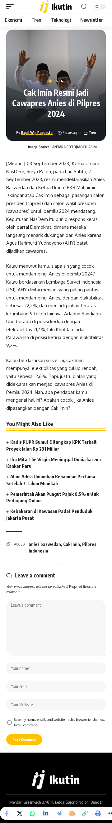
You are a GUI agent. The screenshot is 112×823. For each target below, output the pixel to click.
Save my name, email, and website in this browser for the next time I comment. (59, 722)
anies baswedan (45, 544)
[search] (84, 7)
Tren (59, 81)
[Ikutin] (56, 6)
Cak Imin (71, 544)
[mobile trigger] (11, 6)
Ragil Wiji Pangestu (37, 132)
